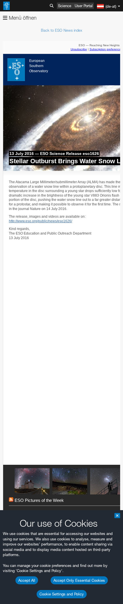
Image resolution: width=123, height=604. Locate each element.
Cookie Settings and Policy (61, 594)
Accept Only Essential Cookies (79, 580)
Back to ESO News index (61, 30)
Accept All (26, 580)
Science (64, 5)
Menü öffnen (22, 18)
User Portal (84, 5)
